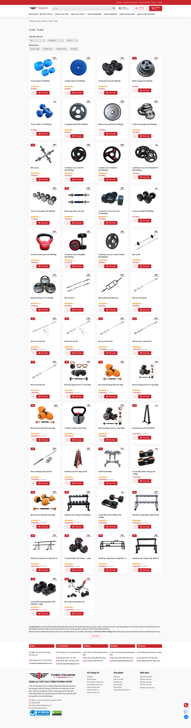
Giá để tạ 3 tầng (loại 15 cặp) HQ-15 (112, 558)
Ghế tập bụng (118, 682)
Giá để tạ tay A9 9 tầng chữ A (76, 472)
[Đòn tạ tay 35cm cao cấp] (79, 197)
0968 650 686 (35, 703)
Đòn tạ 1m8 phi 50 (105, 341)
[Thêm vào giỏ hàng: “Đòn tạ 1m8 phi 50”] (100, 353)
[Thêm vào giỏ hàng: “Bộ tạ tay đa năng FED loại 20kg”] (33, 440)
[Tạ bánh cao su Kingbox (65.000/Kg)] (112, 154)
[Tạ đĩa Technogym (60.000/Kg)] (146, 110)
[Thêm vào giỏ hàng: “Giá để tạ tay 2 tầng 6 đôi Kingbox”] (67, 527)
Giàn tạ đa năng (118, 679)
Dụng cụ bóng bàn (94, 14)
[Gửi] (114, 8)
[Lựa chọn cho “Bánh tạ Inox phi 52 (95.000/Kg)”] (100, 134)
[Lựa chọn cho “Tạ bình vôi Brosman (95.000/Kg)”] (33, 266)
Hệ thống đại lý (91, 679)
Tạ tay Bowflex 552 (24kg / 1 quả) (78, 558)
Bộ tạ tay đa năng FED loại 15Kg (110, 385)
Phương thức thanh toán (94, 684)
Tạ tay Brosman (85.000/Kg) (109, 81)
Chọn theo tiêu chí (35, 37)
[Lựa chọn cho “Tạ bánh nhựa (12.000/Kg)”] (67, 93)
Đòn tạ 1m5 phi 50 (38, 341)
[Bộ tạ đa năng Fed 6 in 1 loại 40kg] (112, 414)
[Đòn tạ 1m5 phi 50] (45, 328)
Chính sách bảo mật (93, 692)
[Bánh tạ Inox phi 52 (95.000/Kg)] (112, 110)
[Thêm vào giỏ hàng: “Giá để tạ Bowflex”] (100, 483)
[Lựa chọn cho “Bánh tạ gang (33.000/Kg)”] (134, 90)
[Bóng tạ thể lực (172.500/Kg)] (45, 284)
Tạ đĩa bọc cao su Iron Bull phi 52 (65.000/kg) (145, 169)
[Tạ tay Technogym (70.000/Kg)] (45, 197)
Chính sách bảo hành (93, 687)
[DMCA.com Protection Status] (57, 713)
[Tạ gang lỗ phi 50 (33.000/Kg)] (79, 110)
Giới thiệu (119, 2)
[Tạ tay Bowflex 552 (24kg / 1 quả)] (79, 544)
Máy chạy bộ (33, 14)
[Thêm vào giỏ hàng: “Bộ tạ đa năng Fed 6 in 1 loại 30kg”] (134, 396)
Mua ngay (44, 92)
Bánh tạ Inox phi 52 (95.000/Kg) (110, 124)
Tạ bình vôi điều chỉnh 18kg (75, 428)
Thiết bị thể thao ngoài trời (122, 690)
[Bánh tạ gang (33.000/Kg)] (146, 67)
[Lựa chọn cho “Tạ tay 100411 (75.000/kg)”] (33, 134)
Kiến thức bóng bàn (146, 676)
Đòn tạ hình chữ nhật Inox (108, 298)
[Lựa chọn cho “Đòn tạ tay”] (33, 179)
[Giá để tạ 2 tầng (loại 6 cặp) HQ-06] (146, 501)
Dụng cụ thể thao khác (146, 14)
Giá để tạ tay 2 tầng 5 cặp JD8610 (145, 558)
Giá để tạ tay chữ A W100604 (143, 428)
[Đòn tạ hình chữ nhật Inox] (112, 284)
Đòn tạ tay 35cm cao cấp (74, 211)
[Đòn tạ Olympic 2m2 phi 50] (45, 458)
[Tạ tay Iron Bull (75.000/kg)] (146, 197)
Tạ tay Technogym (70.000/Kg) (43, 211)
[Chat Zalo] (184, 711)
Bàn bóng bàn (118, 684)
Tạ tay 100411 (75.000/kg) (41, 124)
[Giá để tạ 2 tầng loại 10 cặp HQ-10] (45, 544)
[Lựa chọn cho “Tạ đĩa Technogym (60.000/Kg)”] (134, 136)
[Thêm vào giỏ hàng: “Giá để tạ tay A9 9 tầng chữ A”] (67, 483)
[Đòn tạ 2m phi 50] (79, 328)
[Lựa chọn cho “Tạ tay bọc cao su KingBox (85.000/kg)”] (67, 266)
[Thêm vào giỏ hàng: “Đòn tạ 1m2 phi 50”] (134, 310)
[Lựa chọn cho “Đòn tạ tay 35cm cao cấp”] (67, 223)
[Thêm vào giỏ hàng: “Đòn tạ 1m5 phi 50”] (33, 353)
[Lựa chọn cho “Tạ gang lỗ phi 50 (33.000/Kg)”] (67, 136)
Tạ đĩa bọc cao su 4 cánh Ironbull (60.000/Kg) (111, 256)
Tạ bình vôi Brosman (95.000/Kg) (43, 254)
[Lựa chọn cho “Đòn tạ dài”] (134, 266)
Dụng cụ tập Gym (61, 14)
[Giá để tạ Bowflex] (112, 458)
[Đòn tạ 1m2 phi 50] (146, 284)
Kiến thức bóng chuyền (147, 687)
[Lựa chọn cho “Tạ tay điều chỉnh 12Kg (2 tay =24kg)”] (134, 481)
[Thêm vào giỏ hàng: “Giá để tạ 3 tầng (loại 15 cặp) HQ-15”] (100, 570)
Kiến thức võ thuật (145, 684)
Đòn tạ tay (35, 168)
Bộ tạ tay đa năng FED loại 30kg (43, 515)
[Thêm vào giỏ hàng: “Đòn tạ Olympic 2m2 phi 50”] (33, 483)
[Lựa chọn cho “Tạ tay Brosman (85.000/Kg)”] (100, 93)
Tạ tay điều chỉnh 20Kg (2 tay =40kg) (109, 516)
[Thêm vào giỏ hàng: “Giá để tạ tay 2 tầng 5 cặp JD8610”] (134, 570)
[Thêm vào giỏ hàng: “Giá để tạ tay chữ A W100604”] (134, 438)
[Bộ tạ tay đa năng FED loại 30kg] (45, 501)
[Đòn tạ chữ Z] (79, 284)
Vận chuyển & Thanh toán (130, 2)
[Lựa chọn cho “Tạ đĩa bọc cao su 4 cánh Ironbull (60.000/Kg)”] (100, 266)
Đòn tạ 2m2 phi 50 (38, 385)
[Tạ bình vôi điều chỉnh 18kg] (79, 414)
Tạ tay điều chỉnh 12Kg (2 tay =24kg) (143, 473)
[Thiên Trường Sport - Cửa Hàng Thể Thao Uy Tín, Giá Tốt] (39, 8)
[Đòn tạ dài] (146, 241)
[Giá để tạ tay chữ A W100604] (146, 414)
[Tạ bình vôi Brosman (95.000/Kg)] (45, 241)
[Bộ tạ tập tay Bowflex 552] (79, 588)
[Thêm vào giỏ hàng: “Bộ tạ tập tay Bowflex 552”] (67, 613)
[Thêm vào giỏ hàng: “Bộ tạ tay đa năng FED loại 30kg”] (33, 527)
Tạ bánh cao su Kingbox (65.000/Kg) (107, 169)
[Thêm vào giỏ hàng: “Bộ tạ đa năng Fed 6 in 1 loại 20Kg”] (67, 396)
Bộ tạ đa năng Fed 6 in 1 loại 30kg (145, 385)
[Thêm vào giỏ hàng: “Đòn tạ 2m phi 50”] (67, 353)
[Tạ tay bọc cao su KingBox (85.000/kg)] (79, 241)
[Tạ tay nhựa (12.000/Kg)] (45, 67)
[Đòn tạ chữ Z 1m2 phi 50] (146, 328)
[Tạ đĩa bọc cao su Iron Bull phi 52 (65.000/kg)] (146, 154)
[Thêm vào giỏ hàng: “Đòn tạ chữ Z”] (67, 310)
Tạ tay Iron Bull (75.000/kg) (143, 211)
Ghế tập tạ (117, 676)
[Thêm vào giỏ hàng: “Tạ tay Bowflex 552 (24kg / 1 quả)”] (67, 570)
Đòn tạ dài (136, 254)
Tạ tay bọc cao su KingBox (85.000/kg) (75, 256)
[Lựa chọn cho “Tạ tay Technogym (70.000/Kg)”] (33, 223)
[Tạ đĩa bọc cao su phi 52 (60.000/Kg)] (79, 154)
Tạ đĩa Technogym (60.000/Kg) (144, 124)
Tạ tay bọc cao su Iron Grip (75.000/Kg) (108, 212)
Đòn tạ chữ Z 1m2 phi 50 (141, 341)
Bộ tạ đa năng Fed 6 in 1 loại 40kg (111, 428)
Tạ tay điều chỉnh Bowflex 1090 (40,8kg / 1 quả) (43, 603)
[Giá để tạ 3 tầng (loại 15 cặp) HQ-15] (112, 544)
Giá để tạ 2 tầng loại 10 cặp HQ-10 (44, 558)
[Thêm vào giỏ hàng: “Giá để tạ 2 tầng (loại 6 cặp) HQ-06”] (134, 527)
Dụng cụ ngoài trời (127, 14)
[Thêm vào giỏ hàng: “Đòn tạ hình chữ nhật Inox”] (100, 310)
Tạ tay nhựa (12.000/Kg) (40, 81)
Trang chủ (32, 21)
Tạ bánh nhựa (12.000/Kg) (75, 81)
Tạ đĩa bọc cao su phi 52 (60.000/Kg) (74, 169)
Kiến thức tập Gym (146, 679)
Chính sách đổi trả (92, 690)
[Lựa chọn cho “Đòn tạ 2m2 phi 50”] (33, 396)
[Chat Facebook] (184, 717)
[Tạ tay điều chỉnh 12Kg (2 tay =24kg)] (146, 458)
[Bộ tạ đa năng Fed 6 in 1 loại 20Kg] (79, 371)
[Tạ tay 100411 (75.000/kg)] (45, 110)
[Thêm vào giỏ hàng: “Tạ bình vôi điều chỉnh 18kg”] (67, 440)
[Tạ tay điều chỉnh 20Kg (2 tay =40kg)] (112, 501)
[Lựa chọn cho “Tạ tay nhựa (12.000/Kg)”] (33, 93)
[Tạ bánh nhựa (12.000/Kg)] (79, 67)
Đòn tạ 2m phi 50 (71, 341)
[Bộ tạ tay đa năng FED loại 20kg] (45, 414)
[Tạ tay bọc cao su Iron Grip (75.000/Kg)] (112, 197)
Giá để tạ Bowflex (105, 472)
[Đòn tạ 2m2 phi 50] (45, 371)
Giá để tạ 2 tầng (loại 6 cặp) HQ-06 (145, 515)
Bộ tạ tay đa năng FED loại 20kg (43, 428)
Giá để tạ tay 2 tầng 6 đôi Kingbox (78, 515)
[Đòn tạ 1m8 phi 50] (112, 328)
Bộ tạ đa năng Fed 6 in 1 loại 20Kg (78, 385)
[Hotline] (184, 705)
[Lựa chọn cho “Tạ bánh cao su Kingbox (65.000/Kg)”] (100, 179)
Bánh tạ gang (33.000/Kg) (142, 81)
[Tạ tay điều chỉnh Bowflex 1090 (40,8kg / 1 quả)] (45, 588)
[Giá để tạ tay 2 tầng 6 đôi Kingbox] (79, 501)
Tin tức (153, 2)
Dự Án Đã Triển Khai (144, 2)
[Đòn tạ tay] (45, 154)
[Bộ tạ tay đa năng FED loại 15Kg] (112, 371)
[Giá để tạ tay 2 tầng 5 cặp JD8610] (146, 544)
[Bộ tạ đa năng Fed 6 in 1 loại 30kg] (146, 371)
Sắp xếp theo (34, 45)
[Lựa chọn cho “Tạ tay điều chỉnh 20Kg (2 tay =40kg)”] (100, 527)
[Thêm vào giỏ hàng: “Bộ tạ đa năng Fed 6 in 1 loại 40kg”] (100, 440)
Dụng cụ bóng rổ (110, 14)
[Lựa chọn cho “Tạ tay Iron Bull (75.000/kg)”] (134, 220)
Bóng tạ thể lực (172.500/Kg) (42, 298)
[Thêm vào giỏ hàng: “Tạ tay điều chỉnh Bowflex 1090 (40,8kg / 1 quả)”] (33, 613)
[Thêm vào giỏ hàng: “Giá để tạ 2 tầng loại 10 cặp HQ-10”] (33, 570)
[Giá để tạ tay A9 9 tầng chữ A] (79, 458)
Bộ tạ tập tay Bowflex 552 (75, 602)
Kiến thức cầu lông (146, 682)
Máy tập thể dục (46, 14)
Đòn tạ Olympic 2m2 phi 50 (41, 472)
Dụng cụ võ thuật (78, 14)
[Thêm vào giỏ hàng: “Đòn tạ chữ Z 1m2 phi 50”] (134, 353)
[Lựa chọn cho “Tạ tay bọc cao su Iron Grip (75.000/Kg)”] (100, 223)
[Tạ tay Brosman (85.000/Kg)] (112, 67)
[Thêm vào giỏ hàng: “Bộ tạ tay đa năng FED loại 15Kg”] (100, 396)
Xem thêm (95, 636)
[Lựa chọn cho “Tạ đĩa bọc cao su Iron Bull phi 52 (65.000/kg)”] (134, 177)
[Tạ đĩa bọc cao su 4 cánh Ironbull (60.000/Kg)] (112, 241)
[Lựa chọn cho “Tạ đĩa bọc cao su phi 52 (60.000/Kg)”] (67, 179)
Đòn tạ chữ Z (70, 298)
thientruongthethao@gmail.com (41, 705)
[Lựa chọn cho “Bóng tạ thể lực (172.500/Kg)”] (33, 310)
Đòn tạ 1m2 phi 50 (139, 298)
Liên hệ (160, 2)
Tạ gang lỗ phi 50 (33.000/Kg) (76, 124)
